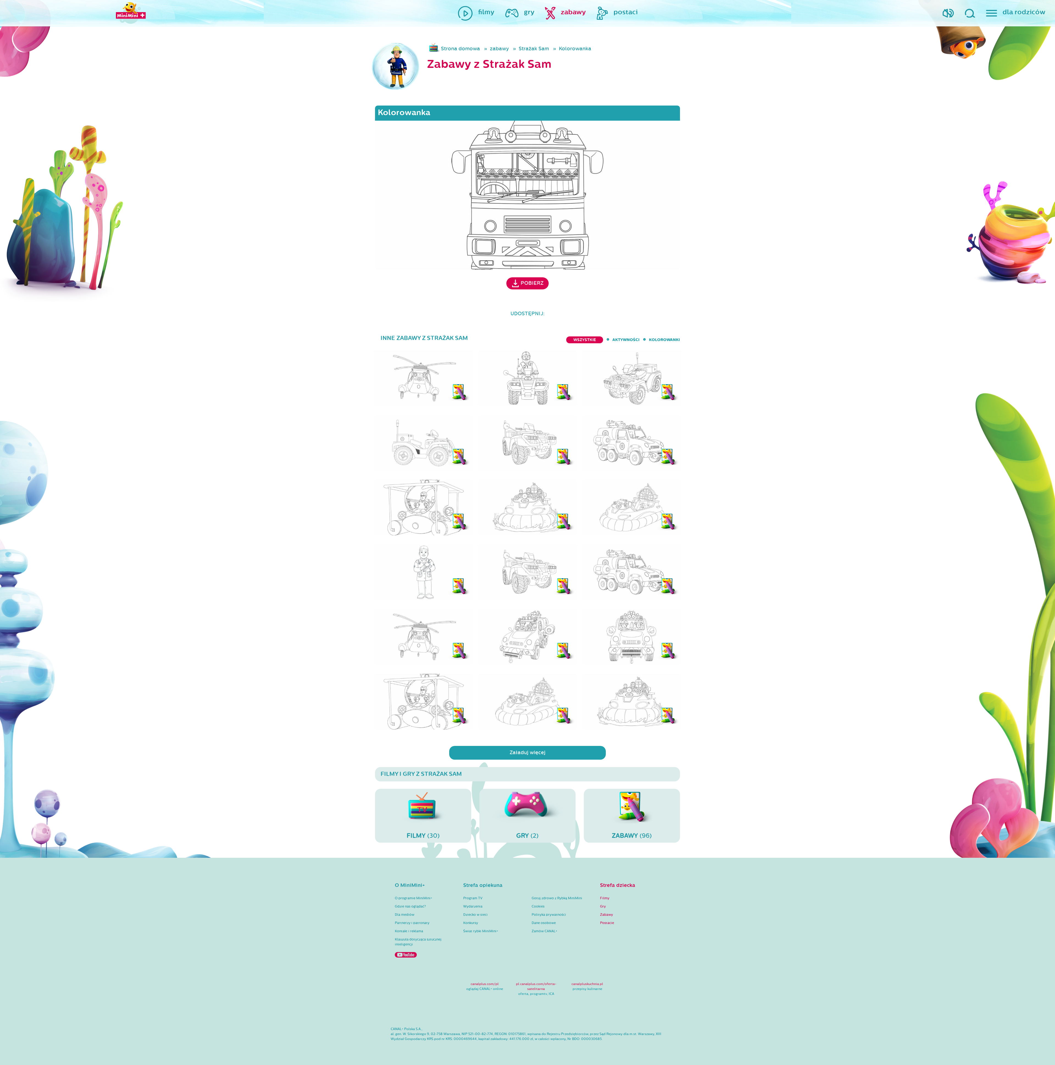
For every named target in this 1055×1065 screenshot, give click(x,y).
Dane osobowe (544, 923)
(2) (527, 835)
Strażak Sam (534, 49)
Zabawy (606, 914)
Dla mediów (404, 914)
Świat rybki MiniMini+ (480, 931)
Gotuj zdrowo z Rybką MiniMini (557, 898)
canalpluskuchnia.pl (587, 984)
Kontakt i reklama (409, 931)
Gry (603, 906)
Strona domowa (460, 49)
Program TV (472, 898)
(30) (423, 835)
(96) (632, 835)
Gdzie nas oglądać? (410, 906)
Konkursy (470, 923)
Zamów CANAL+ (544, 931)
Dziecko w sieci (475, 914)
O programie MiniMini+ (413, 898)
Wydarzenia (472, 906)
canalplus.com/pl (485, 984)
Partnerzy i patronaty (412, 923)
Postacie (607, 923)
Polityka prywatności (549, 914)
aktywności (626, 339)
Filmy (604, 898)
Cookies (538, 906)
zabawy (499, 49)
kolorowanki (664, 339)
